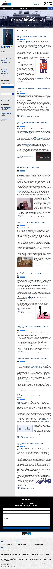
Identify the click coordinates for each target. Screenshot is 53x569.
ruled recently (43, 131)
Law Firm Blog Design (47, 566)
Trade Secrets (43, 216)
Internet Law (28, 82)
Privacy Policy (18, 537)
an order (28, 231)
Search (13, 94)
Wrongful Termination (6, 75)
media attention (20, 179)
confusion (27, 294)
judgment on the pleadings (33, 106)
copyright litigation (29, 131)
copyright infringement (28, 144)
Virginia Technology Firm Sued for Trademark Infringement (31, 36)
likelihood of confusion (34, 345)
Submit (26, 528)
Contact (34, 8)
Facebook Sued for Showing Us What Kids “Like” (29, 395)
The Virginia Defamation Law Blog (7, 100)
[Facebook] (2, 47)
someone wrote (31, 297)
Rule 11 (39, 368)
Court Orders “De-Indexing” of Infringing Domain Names (31, 222)
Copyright (21, 156)
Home (3, 8)
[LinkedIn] (7, 47)
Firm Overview (23, 8)
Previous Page (20, 491)
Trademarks (33, 82)
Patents (33, 488)
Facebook (20, 401)
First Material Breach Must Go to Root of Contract (7, 119)
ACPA (18, 103)
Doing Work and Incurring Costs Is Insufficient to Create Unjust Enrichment (7, 113)
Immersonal (28, 41)
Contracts (3, 56)
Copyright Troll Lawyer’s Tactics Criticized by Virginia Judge (32, 358)
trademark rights (24, 249)
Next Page (48, 491)
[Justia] (9, 47)
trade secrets (19, 190)
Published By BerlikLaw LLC (41, 4)
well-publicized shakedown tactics (26, 365)
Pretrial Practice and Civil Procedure (29, 116)
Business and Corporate (23, 216)
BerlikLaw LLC (12, 566)
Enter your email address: (5, 83)
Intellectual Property (23, 82)
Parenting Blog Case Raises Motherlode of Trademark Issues (32, 273)
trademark (38, 285)
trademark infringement (32, 42)
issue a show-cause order (33, 367)
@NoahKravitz (26, 185)
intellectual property (40, 461)
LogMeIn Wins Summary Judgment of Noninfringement (30, 443)
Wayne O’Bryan (35, 366)
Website (12, 8)
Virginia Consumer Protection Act (41, 47)
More (50, 8)
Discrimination (4, 71)
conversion (19, 191)
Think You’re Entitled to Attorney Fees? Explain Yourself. (7, 108)
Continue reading (20, 81)
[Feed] (11, 47)
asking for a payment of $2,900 (23, 379)
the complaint (24, 49)
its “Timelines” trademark (43, 334)
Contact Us (31, 537)
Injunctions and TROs (23, 352)
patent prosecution (41, 458)
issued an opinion (23, 449)
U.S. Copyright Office (35, 137)
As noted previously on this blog (23, 95)
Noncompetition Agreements (7, 64)
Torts (39, 216)
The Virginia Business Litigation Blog (6, 3)
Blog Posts (43, 537)
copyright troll (43, 365)
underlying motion (42, 260)
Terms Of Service (25, 537)
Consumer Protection (23, 437)
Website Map (37, 537)
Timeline (35, 335)
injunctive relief (45, 289)
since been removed (39, 138)
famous (39, 78)
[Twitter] (4, 47)
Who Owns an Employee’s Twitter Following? (28, 167)
